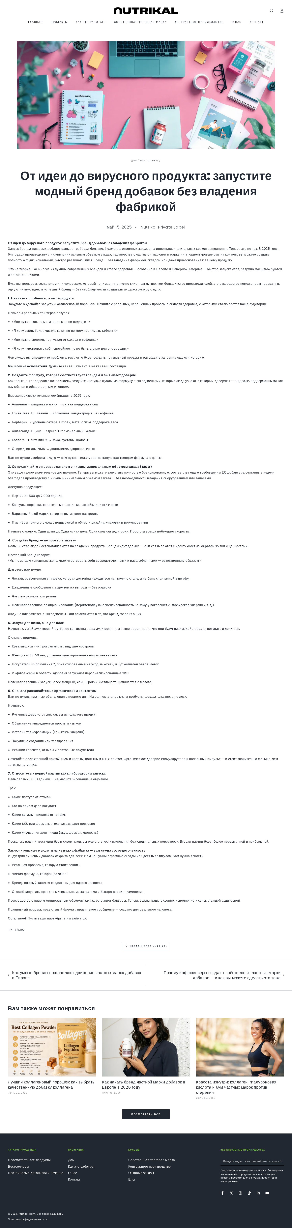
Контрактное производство (149, 1166)
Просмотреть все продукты (29, 1160)
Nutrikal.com (27, 1213)
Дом (134, 160)
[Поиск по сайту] (271, 10)
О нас (72, 1173)
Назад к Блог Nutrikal (148, 946)
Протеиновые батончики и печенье (35, 1173)
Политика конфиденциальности (27, 1219)
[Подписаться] (281, 1161)
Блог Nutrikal (149, 160)
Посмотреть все (146, 1114)
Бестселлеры (18, 1166)
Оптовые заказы (141, 1173)
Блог (132, 1179)
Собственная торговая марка (151, 1160)
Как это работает (81, 1166)
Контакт (74, 1179)
